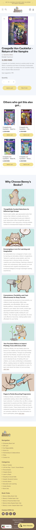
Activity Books (7, 481)
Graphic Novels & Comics (10, 479)
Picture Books (7, 469)
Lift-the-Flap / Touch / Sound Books (13, 467)
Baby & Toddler (7, 465)
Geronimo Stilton (8, 54)
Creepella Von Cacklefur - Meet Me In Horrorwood (9, 158)
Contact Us (6, 457)
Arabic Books (7, 486)
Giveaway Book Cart (9, 443)
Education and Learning (10, 484)
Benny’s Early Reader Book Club (12, 503)
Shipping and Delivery (18, 520)
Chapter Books (7, 472)
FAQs (4, 455)
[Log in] (33, 9)
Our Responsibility (8, 448)
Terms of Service (18, 524)
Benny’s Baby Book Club (10, 496)
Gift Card (5, 445)
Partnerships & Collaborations (11, 452)
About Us (5, 450)
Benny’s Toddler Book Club (10, 498)
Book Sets (6, 488)
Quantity (5, 78)
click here (6, 369)
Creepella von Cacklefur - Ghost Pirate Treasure (24, 158)
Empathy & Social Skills (9, 476)
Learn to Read (7, 474)
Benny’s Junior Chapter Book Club (13, 505)
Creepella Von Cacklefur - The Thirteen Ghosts (24, 128)
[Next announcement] (33, 3)
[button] (3, 9)
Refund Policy (18, 522)
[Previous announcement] (3, 3)
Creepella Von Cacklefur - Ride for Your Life (9, 128)
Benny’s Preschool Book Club (11, 500)
